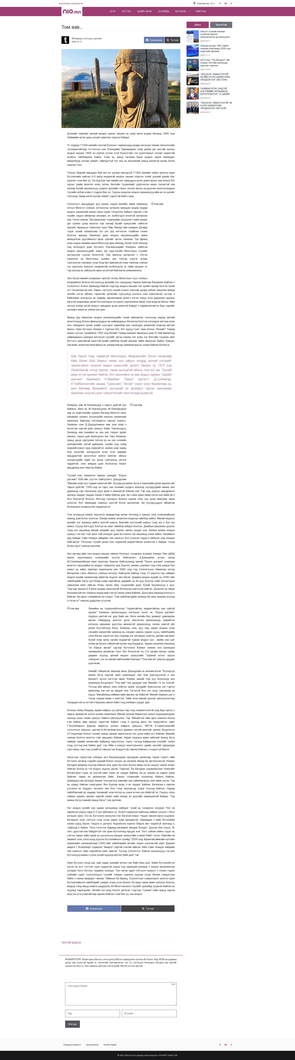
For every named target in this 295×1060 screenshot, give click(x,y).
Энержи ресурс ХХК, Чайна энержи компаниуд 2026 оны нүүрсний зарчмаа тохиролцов (215, 48)
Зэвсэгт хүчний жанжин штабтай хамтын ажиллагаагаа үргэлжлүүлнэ (215, 34)
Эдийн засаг (144, 11)
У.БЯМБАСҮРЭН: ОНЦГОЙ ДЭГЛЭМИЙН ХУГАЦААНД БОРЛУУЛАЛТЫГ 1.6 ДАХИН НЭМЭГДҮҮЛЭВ (215, 91)
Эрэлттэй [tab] (221, 24)
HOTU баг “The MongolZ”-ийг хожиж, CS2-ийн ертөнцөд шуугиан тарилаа (215, 63)
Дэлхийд (163, 11)
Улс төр (126, 11)
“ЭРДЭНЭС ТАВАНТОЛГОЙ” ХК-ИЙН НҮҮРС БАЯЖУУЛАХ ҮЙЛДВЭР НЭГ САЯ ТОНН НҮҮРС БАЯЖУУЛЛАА (215, 77)
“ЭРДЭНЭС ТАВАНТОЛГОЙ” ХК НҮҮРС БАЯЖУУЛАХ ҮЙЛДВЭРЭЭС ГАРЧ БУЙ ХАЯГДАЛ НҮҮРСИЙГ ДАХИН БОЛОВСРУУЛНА (216, 106)
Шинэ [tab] (198, 24)
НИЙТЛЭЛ (201, 11)
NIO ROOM (180, 11)
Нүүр (113, 11)
